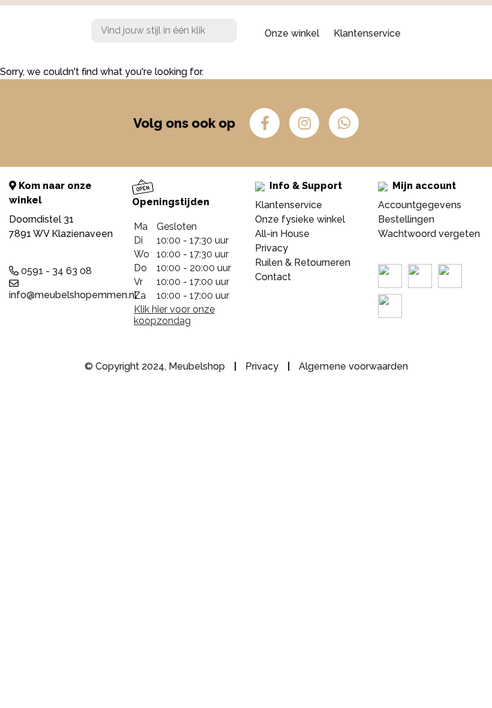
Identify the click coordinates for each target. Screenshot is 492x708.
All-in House (282, 233)
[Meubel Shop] (41, 33)
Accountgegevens (419, 205)
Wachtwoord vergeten (429, 233)
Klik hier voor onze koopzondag (174, 315)
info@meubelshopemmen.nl (73, 295)
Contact (273, 277)
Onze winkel (292, 33)
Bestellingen (406, 219)
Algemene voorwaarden (353, 366)
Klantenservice (367, 33)
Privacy (271, 248)
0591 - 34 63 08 (55, 271)
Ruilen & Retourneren (302, 262)
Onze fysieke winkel (300, 219)
